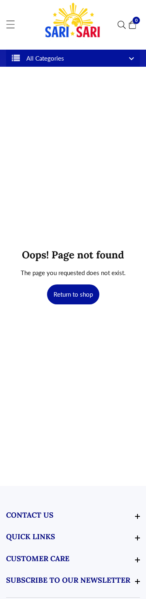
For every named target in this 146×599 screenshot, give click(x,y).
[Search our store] (123, 24)
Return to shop (73, 294)
